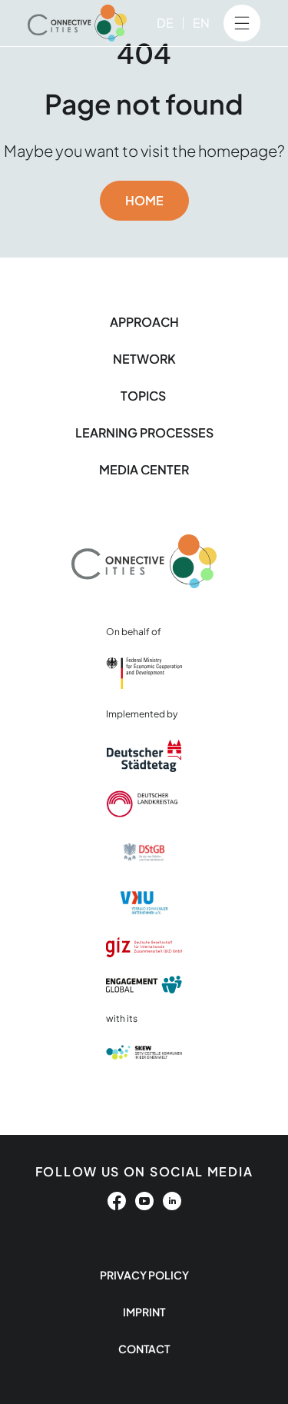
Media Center (144, 469)
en (201, 23)
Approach (144, 322)
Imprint (144, 1312)
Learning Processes (144, 432)
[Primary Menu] (241, 23)
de (165, 23)
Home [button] (144, 200)
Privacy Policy (144, 1275)
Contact (144, 1349)
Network (144, 359)
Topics (144, 396)
